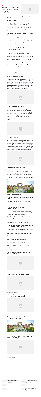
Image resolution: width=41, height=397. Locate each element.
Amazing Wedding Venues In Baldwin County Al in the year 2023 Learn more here (31, 388)
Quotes (3, 5)
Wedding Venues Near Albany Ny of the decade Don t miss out (32, 384)
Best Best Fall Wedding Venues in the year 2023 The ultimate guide (13, 384)
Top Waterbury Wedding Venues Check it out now (31, 380)
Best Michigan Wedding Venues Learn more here (14, 388)
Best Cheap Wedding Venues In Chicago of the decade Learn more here (13, 380)
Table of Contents (13, 20)
